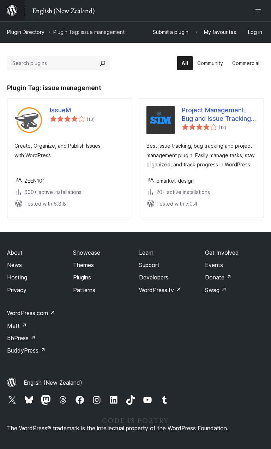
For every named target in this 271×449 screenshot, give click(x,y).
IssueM (60, 110)
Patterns (84, 290)
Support (149, 264)
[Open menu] (259, 10)
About (15, 252)
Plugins (82, 277)
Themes (83, 264)
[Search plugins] (103, 63)
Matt (17, 325)
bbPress (21, 338)
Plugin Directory (25, 32)
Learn (146, 252)
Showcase (86, 252)
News (14, 264)
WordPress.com (31, 313)
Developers (153, 277)
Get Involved (222, 252)
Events (214, 264)
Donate (218, 277)
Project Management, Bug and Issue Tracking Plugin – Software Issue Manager (217, 114)
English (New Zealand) (53, 382)
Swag (216, 290)
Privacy (16, 290)
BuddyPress (26, 350)
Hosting (17, 277)
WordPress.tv (160, 290)
